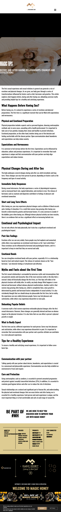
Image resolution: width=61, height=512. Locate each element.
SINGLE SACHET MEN (37, 442)
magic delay (35, 446)
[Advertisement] (30, 25)
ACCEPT (42, 508)
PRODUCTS (35, 430)
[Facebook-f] (50, 465)
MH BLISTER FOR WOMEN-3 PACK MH (37, 439)
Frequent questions (49, 437)
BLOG (48, 433)
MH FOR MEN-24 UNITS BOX (36, 433)
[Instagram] (50, 470)
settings (11, 510)
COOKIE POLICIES (22, 437)
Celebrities (50, 435)
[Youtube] (54, 470)
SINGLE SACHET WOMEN (36, 444)
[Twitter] (54, 466)
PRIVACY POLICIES (22, 435)
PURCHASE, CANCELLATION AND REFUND (23, 441)
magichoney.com (7, 468)
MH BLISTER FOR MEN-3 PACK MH (36, 437)
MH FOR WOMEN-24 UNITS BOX (37, 435)
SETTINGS (52, 508)
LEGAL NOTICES (22, 434)
